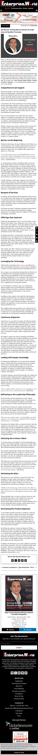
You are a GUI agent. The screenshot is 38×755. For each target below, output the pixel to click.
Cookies (24, 748)
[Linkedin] (36, 228)
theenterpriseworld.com (20, 739)
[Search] (1, 10)
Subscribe (30, 8)
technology (22, 265)
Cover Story (5, 25)
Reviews (25, 8)
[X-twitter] (36, 231)
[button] (12, 560)
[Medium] (36, 234)
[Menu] (37, 10)
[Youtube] (36, 237)
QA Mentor (16, 73)
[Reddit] (36, 241)
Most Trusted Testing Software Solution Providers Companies (19, 613)
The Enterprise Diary (16, 8)
